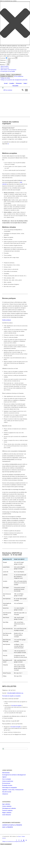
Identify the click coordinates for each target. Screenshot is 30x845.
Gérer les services (5, 68)
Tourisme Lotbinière (7, 810)
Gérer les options (4, 66)
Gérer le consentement (6, 844)
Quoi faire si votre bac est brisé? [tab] (10, 698)
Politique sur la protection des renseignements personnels (14, 79)
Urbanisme (5, 794)
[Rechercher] (21, 90)
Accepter (3, 74)
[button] (15, 23)
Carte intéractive (6, 814)
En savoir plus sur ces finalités (8, 71)
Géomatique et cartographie (9, 787)
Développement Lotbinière (9, 808)
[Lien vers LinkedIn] (21, 840)
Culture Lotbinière (6, 806)
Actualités (11, 83)
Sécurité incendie (6, 792)
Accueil (5, 83)
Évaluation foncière (7, 785)
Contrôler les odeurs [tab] (7, 323)
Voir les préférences (16, 74)
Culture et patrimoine (7, 781)
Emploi (25, 83)
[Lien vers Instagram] (19, 840)
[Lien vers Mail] (26, 840)
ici (8, 143)
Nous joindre (15, 85)
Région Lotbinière (6, 812)
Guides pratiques (6, 320)
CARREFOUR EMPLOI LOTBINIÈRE (12, 825)
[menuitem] (5, 83)
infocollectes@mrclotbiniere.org (15, 693)
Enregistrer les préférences (7, 76)
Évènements (19, 83)
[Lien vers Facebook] (16, 840)
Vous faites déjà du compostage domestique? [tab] (13, 489)
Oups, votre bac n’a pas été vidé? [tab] (10, 721)
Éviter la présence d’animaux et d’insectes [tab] (13, 393)
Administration (6, 772)
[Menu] (25, 90)
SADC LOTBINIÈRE (7, 827)
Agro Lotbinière (6, 804)
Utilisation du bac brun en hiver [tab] (10, 368)
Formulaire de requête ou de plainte (11, 696)
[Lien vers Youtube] (24, 840)
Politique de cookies (5, 78)
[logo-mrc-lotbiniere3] (12, 90)
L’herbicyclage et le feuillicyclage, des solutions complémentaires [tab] (14, 513)
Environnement (6, 783)
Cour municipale (6, 779)
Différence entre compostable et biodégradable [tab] (14, 451)
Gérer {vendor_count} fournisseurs (8, 69)
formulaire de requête (16, 705)
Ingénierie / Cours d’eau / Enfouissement (12, 789)
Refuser (8, 74)
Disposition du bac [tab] (7, 426)
